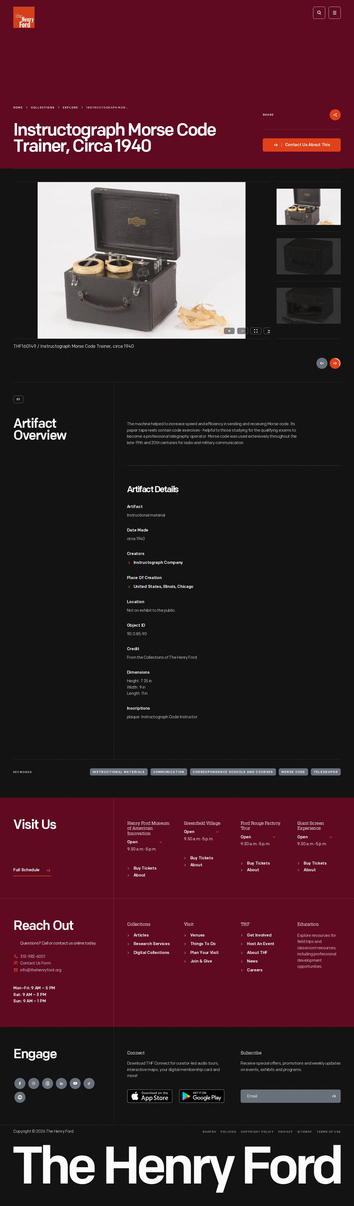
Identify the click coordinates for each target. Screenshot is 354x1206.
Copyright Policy (257, 1132)
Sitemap (304, 1132)
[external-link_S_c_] (56, 970)
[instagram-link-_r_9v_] (33, 1083)
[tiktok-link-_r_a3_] (89, 1083)
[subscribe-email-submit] (334, 1096)
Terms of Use (329, 1132)
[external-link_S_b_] (56, 963)
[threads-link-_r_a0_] (47, 1083)
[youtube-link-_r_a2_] (75, 1083)
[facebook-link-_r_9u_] (19, 1083)
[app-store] (149, 1096)
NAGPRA (209, 1132)
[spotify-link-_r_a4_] (19, 1097)
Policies (228, 1132)
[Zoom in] (229, 331)
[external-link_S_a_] (56, 957)
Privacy (285, 1132)
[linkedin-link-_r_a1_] (61, 1083)
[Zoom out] (242, 331)
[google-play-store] (201, 1096)
